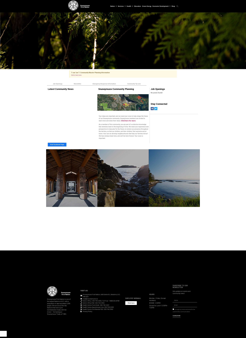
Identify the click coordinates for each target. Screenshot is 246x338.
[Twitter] (155, 108)
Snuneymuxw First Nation (85, 6)
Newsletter (77, 84)
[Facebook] (152, 108)
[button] (177, 6)
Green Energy (146, 6)
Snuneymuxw (65, 293)
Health (129, 6)
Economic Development (161, 6)
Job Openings (57, 84)
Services (121, 6)
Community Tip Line (134, 84)
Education (137, 6)
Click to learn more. (76, 75)
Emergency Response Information (104, 84)
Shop (173, 6)
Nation (112, 6)
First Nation (66, 294)
